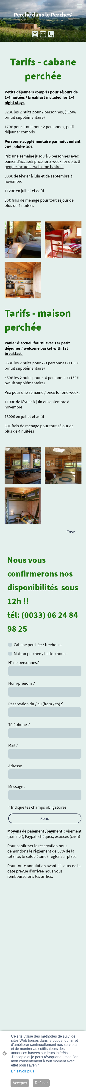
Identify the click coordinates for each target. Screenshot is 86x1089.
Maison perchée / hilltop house (40, 653)
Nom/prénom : (21, 683)
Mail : (13, 745)
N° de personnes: (23, 662)
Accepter (20, 1083)
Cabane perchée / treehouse (38, 644)
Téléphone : (19, 724)
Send (44, 818)
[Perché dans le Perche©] (43, 21)
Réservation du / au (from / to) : (36, 703)
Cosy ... (73, 531)
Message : (16, 786)
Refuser (41, 1083)
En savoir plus (22, 1071)
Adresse (15, 765)
